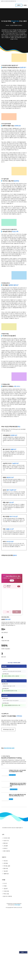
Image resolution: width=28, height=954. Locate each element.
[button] (23, 952)
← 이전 (7, 612)
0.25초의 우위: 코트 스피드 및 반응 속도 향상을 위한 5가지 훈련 (17, 771)
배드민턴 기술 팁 (12, 775)
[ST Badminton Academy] (5, 5)
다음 (17, 612)
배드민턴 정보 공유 (13, 789)
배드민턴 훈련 (9, 76)
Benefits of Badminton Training (11, 758)
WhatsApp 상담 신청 (8, 729)
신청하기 (19, 5)
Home (7, 25)
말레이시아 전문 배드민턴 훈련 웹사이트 (8, 1)
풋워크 (5, 79)
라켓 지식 (11, 799)
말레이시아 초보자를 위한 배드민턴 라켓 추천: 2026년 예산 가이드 (17, 795)
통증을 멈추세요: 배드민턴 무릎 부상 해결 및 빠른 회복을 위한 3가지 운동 (18, 785)
